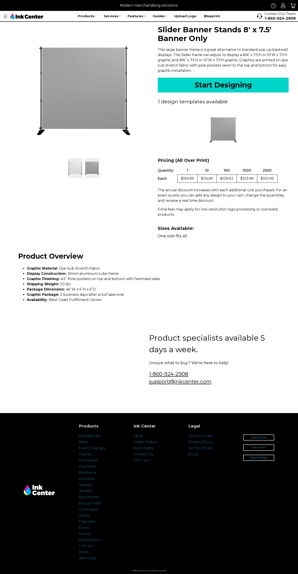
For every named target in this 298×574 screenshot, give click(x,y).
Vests (83, 552)
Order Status (145, 442)
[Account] (283, 5)
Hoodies (86, 479)
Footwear (87, 466)
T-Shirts (85, 546)
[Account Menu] (5, 16)
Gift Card (142, 460)
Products (86, 16)
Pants (84, 515)
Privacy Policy (200, 442)
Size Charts (143, 448)
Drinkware (88, 460)
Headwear (88, 472)
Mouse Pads (90, 503)
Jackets (85, 485)
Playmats (87, 521)
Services (111, 16)
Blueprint (212, 16)
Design (85, 454)
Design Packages (259, 457)
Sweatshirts (89, 540)
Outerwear (88, 509)
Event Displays (92, 448)
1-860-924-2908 (168, 374)
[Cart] (293, 5)
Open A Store (258, 447)
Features (135, 16)
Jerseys (85, 491)
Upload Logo (185, 16)
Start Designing (223, 85)
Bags (83, 442)
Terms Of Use (200, 436)
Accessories (89, 436)
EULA (193, 454)
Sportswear (89, 497)
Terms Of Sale (200, 448)
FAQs (138, 436)
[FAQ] (273, 5)
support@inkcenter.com (180, 381)
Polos (84, 528)
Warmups (87, 558)
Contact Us (143, 454)
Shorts (85, 534)
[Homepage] (26, 16)
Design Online (258, 437)
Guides (159, 16)
